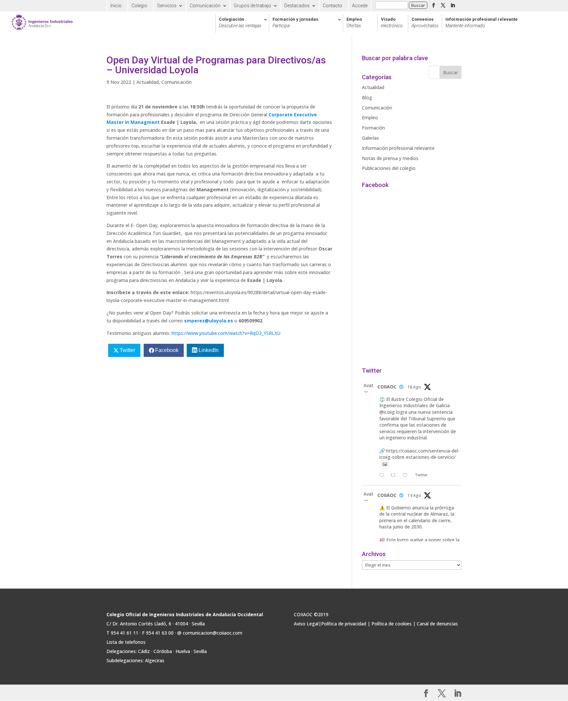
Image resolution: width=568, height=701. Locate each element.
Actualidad (147, 82)
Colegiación (240, 22)
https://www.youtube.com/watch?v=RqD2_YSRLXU (226, 333)
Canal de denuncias (437, 623)
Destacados (297, 5)
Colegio (139, 5)
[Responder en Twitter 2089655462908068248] (383, 475)
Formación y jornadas (295, 22)
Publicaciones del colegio (388, 168)
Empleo (354, 22)
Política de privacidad (343, 623)
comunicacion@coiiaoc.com (212, 633)
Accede (359, 5)
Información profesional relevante (481, 22)
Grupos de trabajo (252, 5)
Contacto (332, 5)
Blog (367, 97)
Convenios (425, 22)
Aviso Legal (306, 623)
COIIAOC (386, 387)
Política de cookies (391, 623)
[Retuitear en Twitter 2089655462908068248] (395, 475)
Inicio (116, 5)
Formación (373, 128)
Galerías (370, 138)
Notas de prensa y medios (390, 158)
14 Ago (414, 495)
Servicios (167, 5)
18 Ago (414, 387)
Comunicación (205, 5)
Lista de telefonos (126, 642)
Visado (392, 22)
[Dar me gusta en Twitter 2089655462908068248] (407, 475)
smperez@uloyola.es (208, 320)
